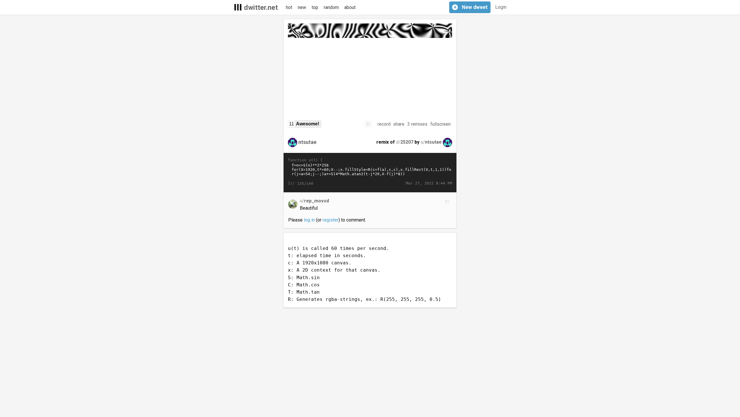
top (315, 7)
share (398, 124)
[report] (368, 124)
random (331, 7)
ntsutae (307, 142)
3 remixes (417, 124)
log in (309, 220)
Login (500, 7)
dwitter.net (261, 7)
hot (289, 7)
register (330, 220)
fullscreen (440, 124)
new (302, 7)
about (350, 7)
